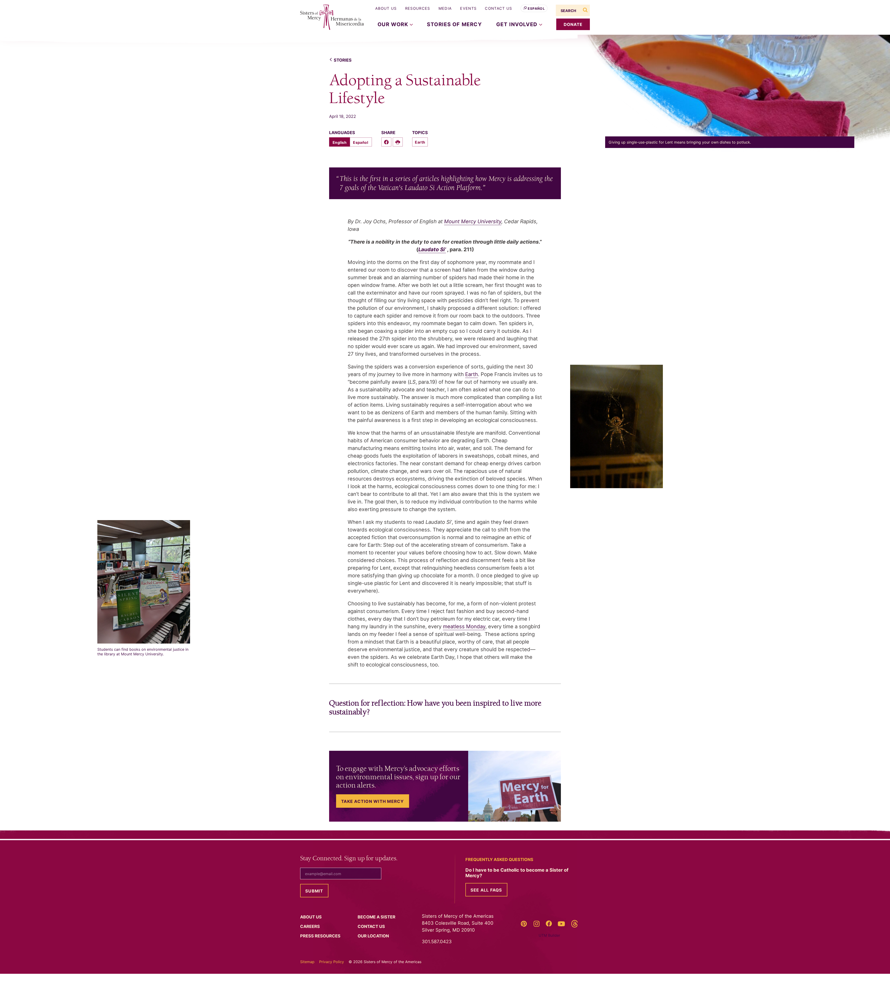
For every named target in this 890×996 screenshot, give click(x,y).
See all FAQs (486, 890)
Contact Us (498, 8)
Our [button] (394, 24)
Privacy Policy (331, 961)
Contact (372, 926)
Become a (377, 916)
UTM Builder (549, 935)
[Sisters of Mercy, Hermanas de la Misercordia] (329, 17)
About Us (386, 8)
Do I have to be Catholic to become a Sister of (517, 872)
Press (320, 935)
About (311, 916)
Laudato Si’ (432, 249)
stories (343, 60)
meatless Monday (464, 626)
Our (374, 935)
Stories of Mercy (454, 24)
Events (468, 8)
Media (445, 8)
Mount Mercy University (472, 221)
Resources (417, 8)
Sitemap (307, 961)
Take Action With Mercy (372, 801)
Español (536, 8)
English (339, 142)
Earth (420, 142)
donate (573, 24)
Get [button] (517, 24)
